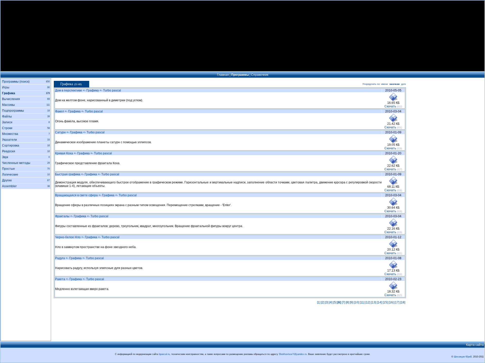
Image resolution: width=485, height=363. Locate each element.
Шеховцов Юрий (463, 356)
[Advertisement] (242, 36)
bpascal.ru (164, 354)
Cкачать (390, 106)
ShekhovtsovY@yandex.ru (293, 354)
